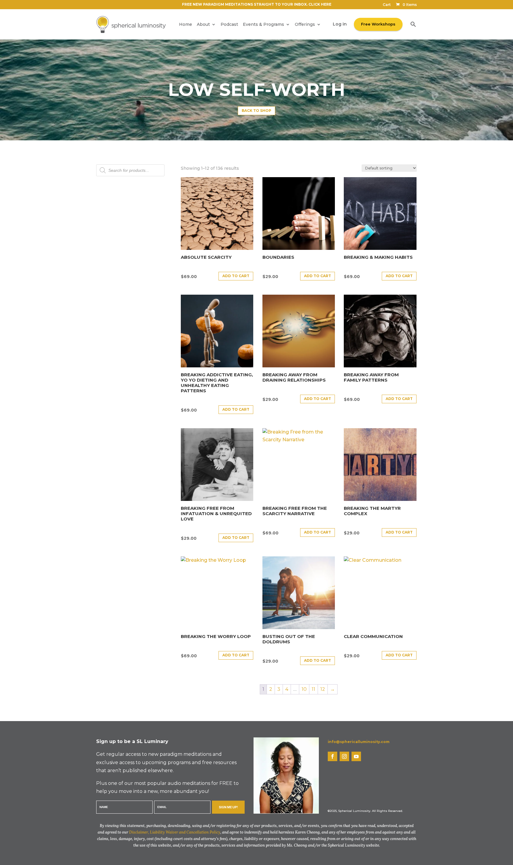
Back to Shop (256, 110)
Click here (319, 4)
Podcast (229, 24)
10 (304, 689)
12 (322, 689)
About (203, 24)
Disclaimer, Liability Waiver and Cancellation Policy (174, 832)
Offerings (305, 24)
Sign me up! (228, 807)
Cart (387, 5)
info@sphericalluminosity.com (359, 741)
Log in (340, 24)
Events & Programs (263, 24)
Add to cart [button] (235, 276)
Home (185, 24)
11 (313, 689)
